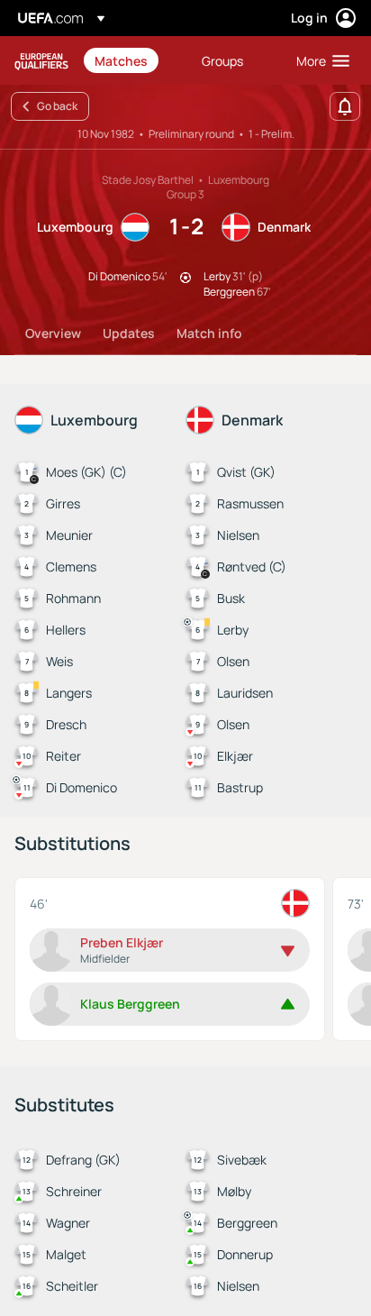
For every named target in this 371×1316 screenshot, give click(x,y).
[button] (319, 60)
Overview (53, 333)
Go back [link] (57, 106)
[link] (121, 60)
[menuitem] (133, 60)
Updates (129, 333)
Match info (209, 333)
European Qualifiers (41, 61)
